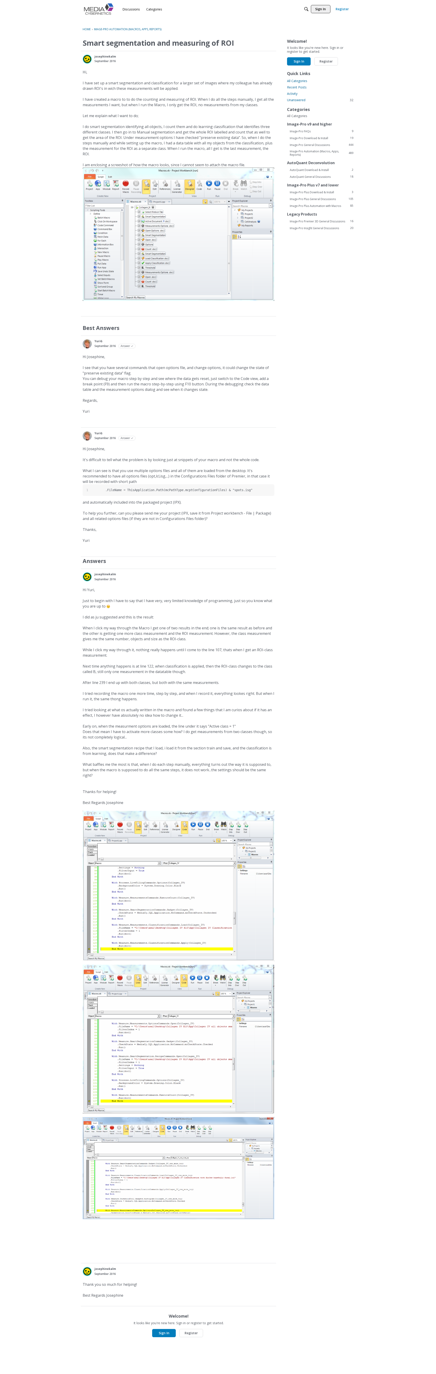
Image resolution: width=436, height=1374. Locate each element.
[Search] (306, 9)
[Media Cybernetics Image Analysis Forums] (99, 9)
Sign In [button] (164, 1333)
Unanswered (320, 100)
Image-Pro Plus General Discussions (321, 199)
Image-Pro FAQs (321, 131)
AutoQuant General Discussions (321, 177)
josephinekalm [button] (105, 56)
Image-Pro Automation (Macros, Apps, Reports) (321, 153)
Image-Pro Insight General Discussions (321, 228)
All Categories (297, 81)
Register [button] (191, 1333)
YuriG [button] (98, 341)
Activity (292, 93)
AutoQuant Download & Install (321, 170)
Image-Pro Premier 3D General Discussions (321, 221)
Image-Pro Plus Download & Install (321, 192)
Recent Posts (297, 87)
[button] (87, 59)
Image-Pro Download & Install (321, 138)
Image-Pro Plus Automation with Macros (321, 206)
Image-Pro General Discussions (321, 145)
